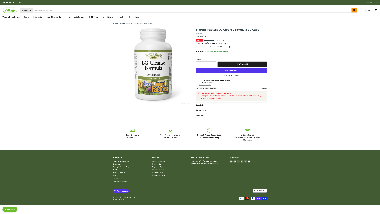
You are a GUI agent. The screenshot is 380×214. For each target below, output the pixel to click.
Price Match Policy (158, 175)
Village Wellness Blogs (120, 181)
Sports (26, 17)
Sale (129, 17)
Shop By (116, 178)
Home (115, 23)
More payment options (231, 75)
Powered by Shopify (119, 199)
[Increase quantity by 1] (213, 64)
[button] (368, 10)
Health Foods (93, 17)
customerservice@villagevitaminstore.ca (204, 163)
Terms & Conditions (158, 161)
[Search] (354, 10)
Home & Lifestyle (108, 17)
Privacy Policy (157, 164)
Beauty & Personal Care (54, 17)
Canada (371, 2)
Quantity (199, 60)
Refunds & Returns (158, 170)
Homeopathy (38, 17)
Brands (121, 17)
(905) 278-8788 (205, 161)
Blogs (137, 17)
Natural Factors (203, 36)
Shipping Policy (157, 167)
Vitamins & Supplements (11, 17)
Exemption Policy (158, 173)
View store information (205, 85)
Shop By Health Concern (75, 17)
